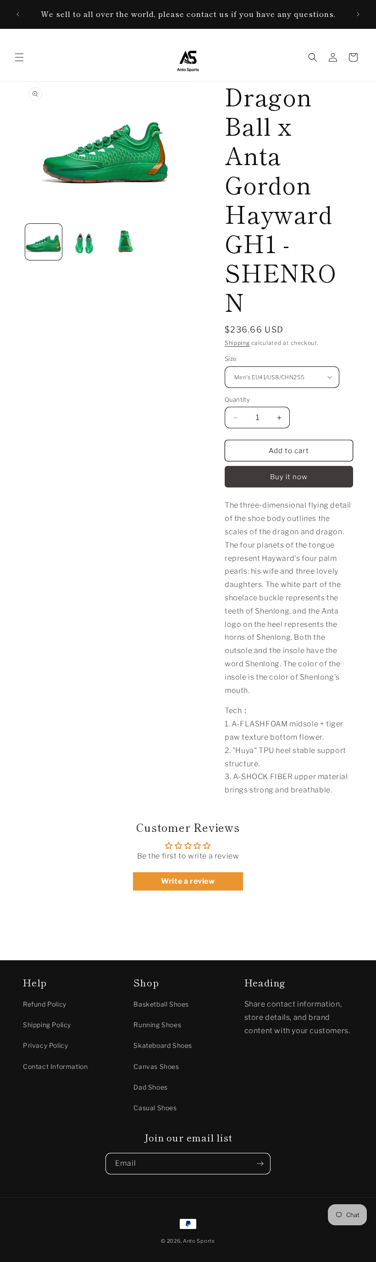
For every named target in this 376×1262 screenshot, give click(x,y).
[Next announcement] (358, 14)
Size (231, 358)
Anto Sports (199, 1241)
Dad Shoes (150, 1087)
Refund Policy (44, 1004)
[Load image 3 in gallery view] (125, 242)
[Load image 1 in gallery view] (43, 242)
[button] (19, 57)
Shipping (237, 342)
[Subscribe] (260, 1163)
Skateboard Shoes (162, 1045)
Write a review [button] (188, 881)
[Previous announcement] (18, 14)
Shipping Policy (47, 1025)
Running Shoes (157, 1025)
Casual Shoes (155, 1108)
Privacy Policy (45, 1045)
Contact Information (55, 1066)
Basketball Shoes (161, 1004)
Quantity (237, 399)
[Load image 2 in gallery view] (84, 242)
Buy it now (289, 477)
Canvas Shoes (156, 1066)
